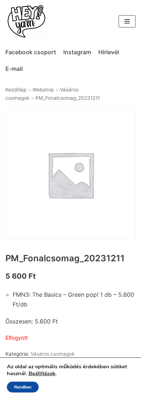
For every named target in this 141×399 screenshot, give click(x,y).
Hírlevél (108, 52)
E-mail (14, 68)
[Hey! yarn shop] (27, 21)
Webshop (43, 90)
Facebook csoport (30, 52)
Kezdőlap (15, 90)
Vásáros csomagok (52, 354)
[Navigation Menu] (127, 21)
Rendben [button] (22, 387)
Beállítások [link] (42, 373)
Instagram (77, 52)
